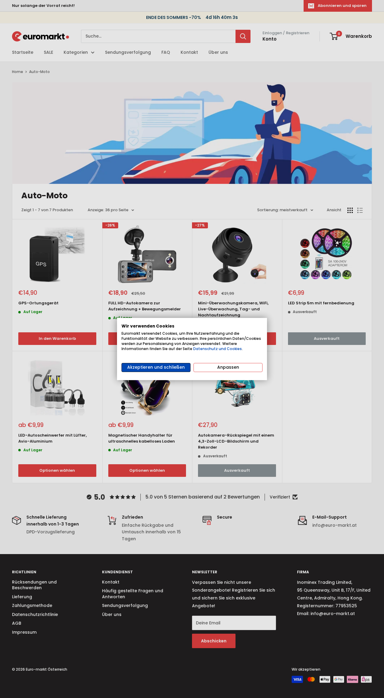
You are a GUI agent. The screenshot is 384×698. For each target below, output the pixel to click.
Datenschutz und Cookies (217, 348)
